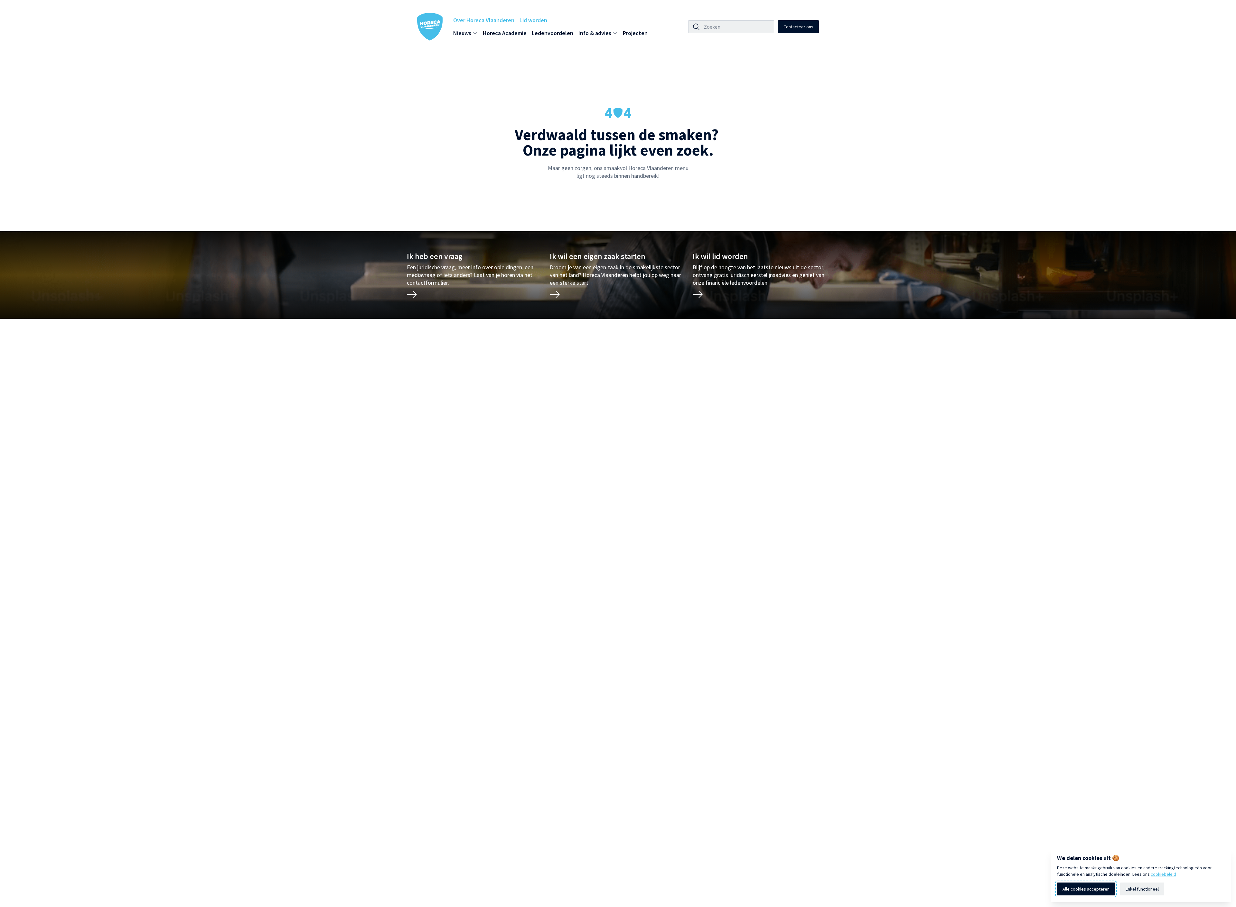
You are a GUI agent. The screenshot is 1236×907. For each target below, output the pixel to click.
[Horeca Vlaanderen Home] (430, 27)
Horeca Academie (505, 33)
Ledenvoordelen (552, 33)
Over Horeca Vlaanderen (483, 20)
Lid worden (533, 20)
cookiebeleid (1163, 874)
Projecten (635, 33)
